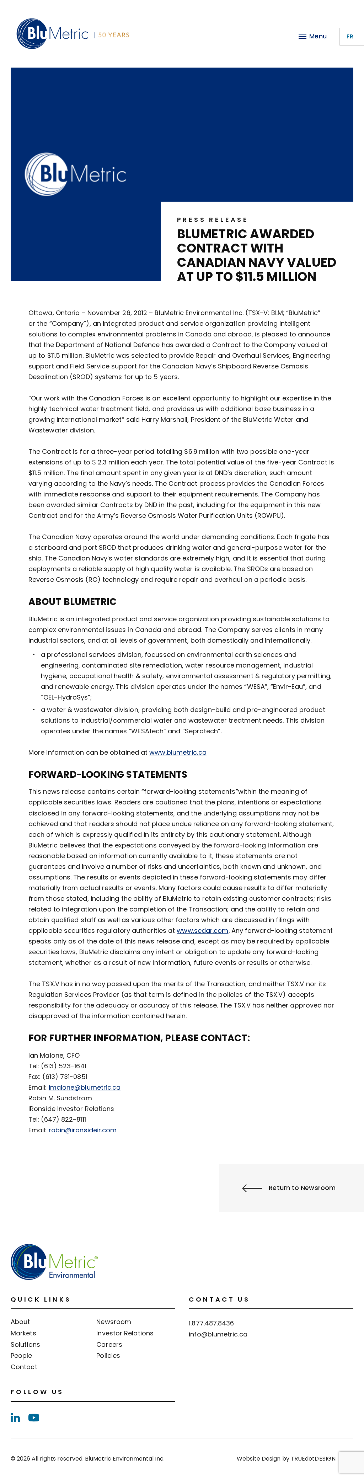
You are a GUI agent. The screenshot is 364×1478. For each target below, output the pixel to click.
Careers (109, 1345)
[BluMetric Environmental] (73, 33)
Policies (108, 1356)
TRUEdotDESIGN (313, 1459)
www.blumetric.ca (177, 752)
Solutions (25, 1345)
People (21, 1356)
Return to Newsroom (302, 1187)
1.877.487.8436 (211, 1323)
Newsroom (113, 1322)
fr (350, 36)
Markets (23, 1333)
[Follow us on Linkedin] (15, 1417)
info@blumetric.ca (218, 1334)
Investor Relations (125, 1333)
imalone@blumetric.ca (85, 1087)
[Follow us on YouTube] (33, 1418)
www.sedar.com (202, 930)
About (20, 1322)
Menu (318, 36)
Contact (24, 1367)
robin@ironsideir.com (83, 1130)
